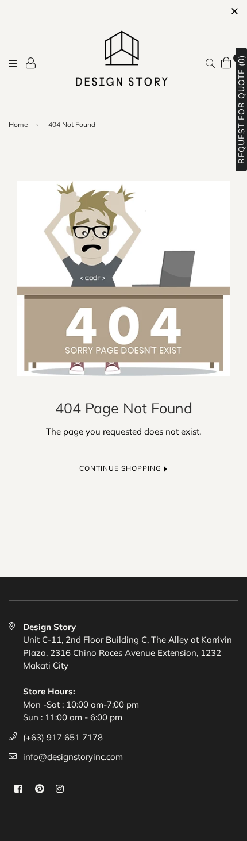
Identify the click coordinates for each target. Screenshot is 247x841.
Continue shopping (121, 468)
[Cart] (226, 61)
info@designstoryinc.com (73, 756)
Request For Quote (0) (241, 109)
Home (18, 124)
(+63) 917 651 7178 (63, 737)
